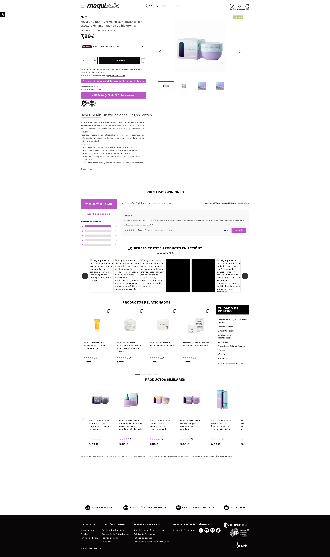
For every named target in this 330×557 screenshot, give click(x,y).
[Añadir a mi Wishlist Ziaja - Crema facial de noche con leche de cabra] (163, 311)
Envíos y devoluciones (113, 530)
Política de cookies (143, 538)
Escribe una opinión (98, 213)
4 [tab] (155, 374)
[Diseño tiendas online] (242, 545)
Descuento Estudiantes (183, 530)
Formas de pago (110, 538)
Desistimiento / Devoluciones (116, 534)
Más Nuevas (243, 203)
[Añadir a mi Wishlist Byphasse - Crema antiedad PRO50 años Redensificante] (196, 311)
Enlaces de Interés (183, 524)
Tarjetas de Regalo (90, 538)
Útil (228, 230)
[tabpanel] (200, 47)
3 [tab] (149, 374)
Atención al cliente (114, 524)
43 (107, 69)
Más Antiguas (229, 203)
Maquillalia (88, 524)
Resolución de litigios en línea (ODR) (151, 542)
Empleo (84, 534)
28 (111, 69)
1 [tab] (137, 374)
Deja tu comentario (116, 76)
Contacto (106, 542)
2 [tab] (143, 374)
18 (103, 69)
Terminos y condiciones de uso (149, 530)
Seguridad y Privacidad (147, 524)
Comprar (97, 366)
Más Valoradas (212, 203)
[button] (101, 275)
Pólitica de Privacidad (144, 534)
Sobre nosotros (88, 530)
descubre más (165, 253)
